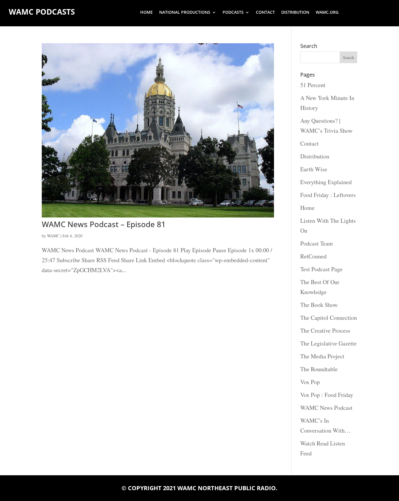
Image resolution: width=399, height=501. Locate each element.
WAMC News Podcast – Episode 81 (104, 224)
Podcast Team (316, 243)
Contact (265, 12)
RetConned (313, 256)
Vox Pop (310, 382)
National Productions (184, 12)
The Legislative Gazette (328, 343)
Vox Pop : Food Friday (326, 395)
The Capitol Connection (328, 318)
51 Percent (312, 85)
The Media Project (322, 356)
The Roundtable (319, 369)
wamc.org (327, 12)
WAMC (53, 236)
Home (146, 12)
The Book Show (319, 305)
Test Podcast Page (321, 269)
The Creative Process (325, 330)
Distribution (295, 12)
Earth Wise (313, 169)
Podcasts (233, 12)
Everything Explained (326, 182)
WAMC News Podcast (326, 408)
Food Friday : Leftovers (328, 195)
